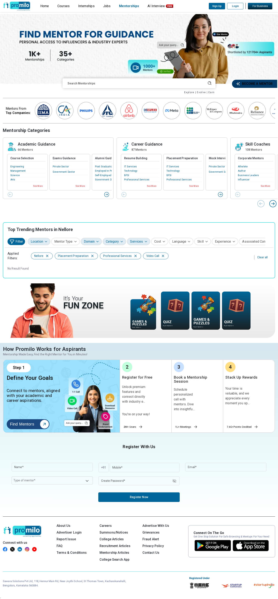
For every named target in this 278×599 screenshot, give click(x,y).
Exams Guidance (64, 158)
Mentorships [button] (129, 6)
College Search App (115, 559)
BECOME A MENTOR (257, 84)
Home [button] (44, 6)
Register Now (139, 497)
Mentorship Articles (114, 553)
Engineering (17, 166)
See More (38, 186)
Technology (130, 170)
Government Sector (64, 171)
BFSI (126, 175)
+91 (103, 467)
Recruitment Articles (115, 546)
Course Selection (22, 158)
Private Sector (61, 166)
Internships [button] (86, 6)
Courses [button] (63, 6)
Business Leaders (248, 175)
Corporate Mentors (251, 158)
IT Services (130, 166)
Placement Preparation (182, 158)
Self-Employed (103, 175)
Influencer (244, 179)
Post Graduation (104, 166)
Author (242, 170)
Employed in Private (106, 170)
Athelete (243, 166)
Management (18, 170)
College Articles (112, 539)
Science (15, 175)
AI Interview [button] (156, 6)
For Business (260, 6)
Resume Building (135, 158)
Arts (12, 179)
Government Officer (106, 179)
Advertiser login (69, 532)
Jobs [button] (107, 6)
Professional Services (136, 179)
